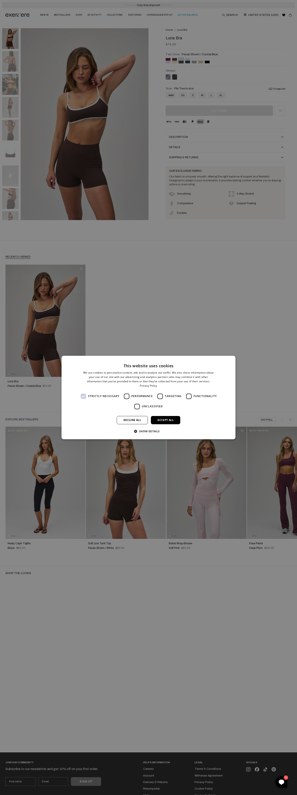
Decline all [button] (132, 420)
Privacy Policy (148, 385)
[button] (148, 431)
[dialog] (148, 397)
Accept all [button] (165, 420)
